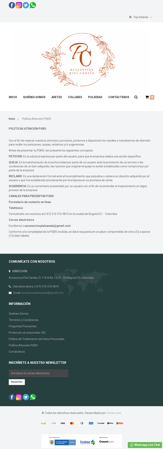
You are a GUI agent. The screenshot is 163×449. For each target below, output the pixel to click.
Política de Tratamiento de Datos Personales (36, 339)
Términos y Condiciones (24, 320)
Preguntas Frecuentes (23, 326)
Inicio (12, 118)
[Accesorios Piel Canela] (81, 59)
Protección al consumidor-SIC (27, 332)
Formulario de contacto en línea (30, 202)
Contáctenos (17, 351)
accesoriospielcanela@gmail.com (48, 225)
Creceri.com (113, 413)
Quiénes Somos (19, 313)
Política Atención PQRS (23, 345)
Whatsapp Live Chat (147, 444)
